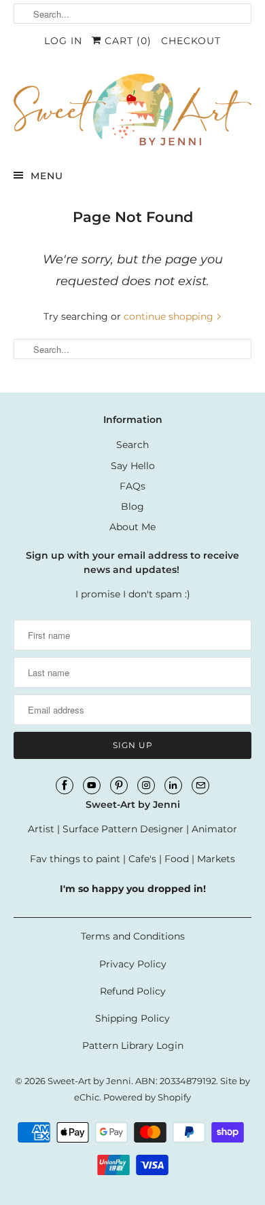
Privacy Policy (132, 964)
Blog (132, 506)
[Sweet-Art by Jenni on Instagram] (146, 785)
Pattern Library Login (132, 1045)
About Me (132, 527)
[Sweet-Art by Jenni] (133, 108)
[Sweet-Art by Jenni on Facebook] (64, 785)
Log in (63, 41)
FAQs (132, 486)
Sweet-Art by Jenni (89, 1080)
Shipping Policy (132, 1018)
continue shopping (170, 316)
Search (132, 445)
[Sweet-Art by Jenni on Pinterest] (119, 785)
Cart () (126, 41)
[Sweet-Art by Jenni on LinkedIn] (173, 785)
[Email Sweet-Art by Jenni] (200, 785)
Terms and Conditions (133, 936)
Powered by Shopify (147, 1097)
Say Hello (133, 466)
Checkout (191, 41)
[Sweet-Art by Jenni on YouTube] (92, 785)
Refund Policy (133, 991)
